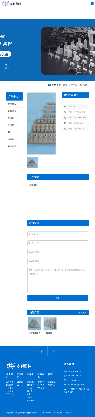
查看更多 (82, 313)
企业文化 (9, 388)
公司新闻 (40, 382)
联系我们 (72, 106)
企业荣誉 (9, 391)
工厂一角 (9, 394)
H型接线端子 (34, 333)
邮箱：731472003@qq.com (79, 123)
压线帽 (11, 118)
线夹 (10, 132)
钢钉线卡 (12, 111)
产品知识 (40, 388)
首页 (65, 85)
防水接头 (12, 104)
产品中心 (73, 85)
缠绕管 (11, 139)
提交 (57, 298)
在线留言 (51, 385)
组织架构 (9, 385)
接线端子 (12, 146)
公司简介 (9, 382)
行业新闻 (40, 385)
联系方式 (51, 382)
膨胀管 (11, 125)
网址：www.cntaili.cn (77, 129)
